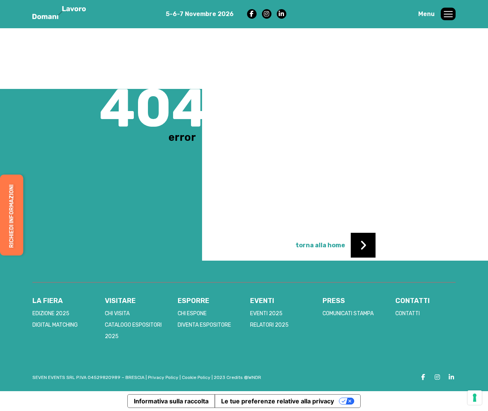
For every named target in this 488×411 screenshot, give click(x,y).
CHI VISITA (117, 313)
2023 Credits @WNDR (237, 377)
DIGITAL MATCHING (55, 325)
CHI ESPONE (192, 313)
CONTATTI (407, 313)
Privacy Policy (163, 377)
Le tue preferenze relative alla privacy (277, 401)
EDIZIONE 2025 (50, 313)
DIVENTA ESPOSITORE (204, 325)
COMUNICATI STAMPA (348, 313)
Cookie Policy (196, 377)
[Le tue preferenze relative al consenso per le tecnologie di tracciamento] (474, 397)
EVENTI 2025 (266, 313)
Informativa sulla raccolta (171, 401)
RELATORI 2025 (269, 325)
